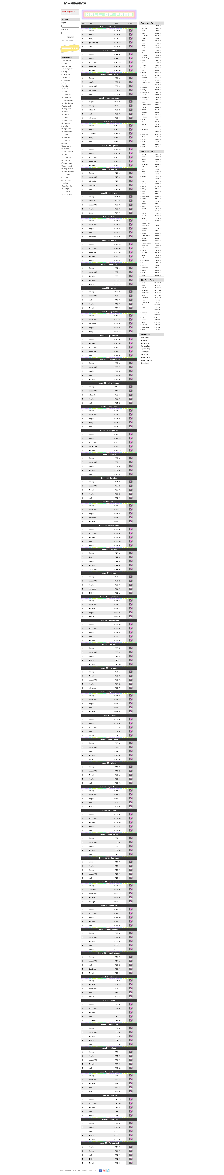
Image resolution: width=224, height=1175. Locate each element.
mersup (144, 72)
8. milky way (65, 80)
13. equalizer (66, 95)
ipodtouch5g (93, 43)
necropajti (92, 185)
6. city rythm (65, 75)
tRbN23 (91, 284)
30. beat (64, 143)
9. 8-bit (63, 83)
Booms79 (144, 80)
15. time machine (67, 100)
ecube (143, 67)
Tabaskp (92, 735)
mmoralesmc (145, 127)
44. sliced (64, 183)
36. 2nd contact (66, 160)
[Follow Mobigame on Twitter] (108, 1171)
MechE (144, 136)
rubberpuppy (145, 211)
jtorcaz (144, 319)
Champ (144, 85)
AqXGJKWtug (145, 349)
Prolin (143, 300)
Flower (144, 139)
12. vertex (64, 92)
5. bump (64, 72)
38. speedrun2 (66, 166)
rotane (91, 47)
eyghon (144, 65)
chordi (143, 305)
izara (143, 317)
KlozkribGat (145, 363)
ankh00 (144, 275)
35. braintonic (66, 157)
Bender (144, 62)
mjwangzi (144, 87)
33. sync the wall (67, 152)
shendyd (92, 902)
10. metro (64, 86)
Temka (144, 75)
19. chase (64, 112)
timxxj (91, 39)
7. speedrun (65, 77)
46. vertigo (65, 189)
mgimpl (144, 265)
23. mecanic (65, 123)
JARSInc (144, 324)
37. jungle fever (66, 163)
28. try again (65, 137)
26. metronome (66, 132)
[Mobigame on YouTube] (104, 1171)
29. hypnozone (66, 140)
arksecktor (92, 66)
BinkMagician (146, 82)
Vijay (143, 122)
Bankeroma (145, 343)
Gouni (143, 146)
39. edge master (67, 169)
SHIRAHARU (145, 97)
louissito (144, 95)
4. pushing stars (67, 69)
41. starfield (65, 174)
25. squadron (66, 129)
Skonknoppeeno (146, 360)
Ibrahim (91, 617)
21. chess (64, 117)
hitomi (143, 144)
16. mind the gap (67, 103)
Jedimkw (92, 70)
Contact (84, 1170)
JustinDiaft (144, 354)
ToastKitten (93, 446)
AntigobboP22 (146, 92)
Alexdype (144, 340)
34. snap (64, 154)
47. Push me (65, 192)
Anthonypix (145, 352)
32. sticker (65, 149)
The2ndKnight (146, 58)
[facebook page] (100, 1171)
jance (143, 114)
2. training (64, 63)
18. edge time (66, 109)
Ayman (144, 60)
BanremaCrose (146, 346)
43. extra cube (66, 180)
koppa (143, 119)
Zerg (143, 70)
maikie (91, 759)
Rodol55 (144, 112)
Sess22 (144, 50)
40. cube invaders (67, 172)
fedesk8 (144, 109)
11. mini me (65, 89)
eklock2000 (93, 62)
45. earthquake (66, 186)
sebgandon (145, 129)
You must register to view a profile (68, 12)
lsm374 (91, 997)
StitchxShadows (146, 104)
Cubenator (145, 297)
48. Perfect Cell (66, 194)
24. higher (65, 126)
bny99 (143, 141)
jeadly (143, 295)
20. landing (65, 115)
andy (90, 94)
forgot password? (67, 40)
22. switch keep (66, 120)
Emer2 (144, 307)
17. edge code (66, 106)
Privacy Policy (93, 1170)
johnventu (92, 118)
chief (90, 1092)
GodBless (92, 134)
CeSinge (144, 55)
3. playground (66, 66)
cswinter (144, 124)
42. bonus (64, 177)
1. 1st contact (66, 60)
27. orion (64, 135)
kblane (144, 53)
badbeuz (144, 312)
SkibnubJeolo (145, 357)
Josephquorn (145, 337)
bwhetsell (144, 117)
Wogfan (91, 35)
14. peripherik (66, 97)
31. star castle (66, 146)
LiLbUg (144, 90)
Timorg (91, 31)
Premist (144, 107)
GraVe (143, 322)
